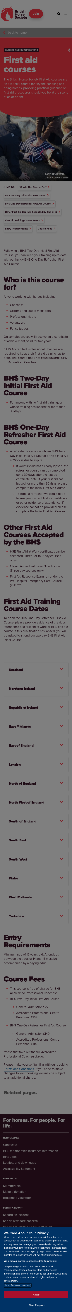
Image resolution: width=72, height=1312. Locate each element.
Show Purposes (37, 1305)
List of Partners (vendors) (17, 1285)
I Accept (36, 1294)
